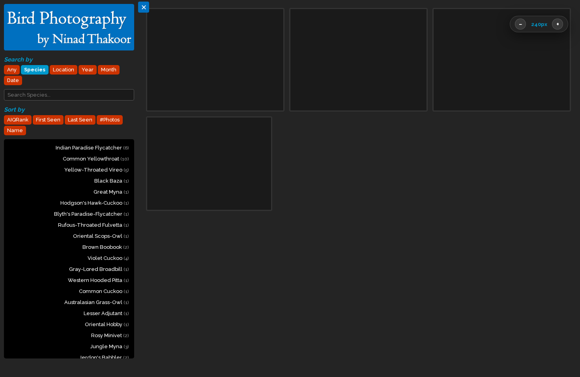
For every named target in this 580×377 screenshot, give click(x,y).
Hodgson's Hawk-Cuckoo (94, 203)
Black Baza (111, 181)
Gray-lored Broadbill (99, 269)
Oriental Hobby (107, 324)
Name (15, 130)
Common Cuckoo (104, 291)
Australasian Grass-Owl (96, 302)
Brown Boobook (105, 247)
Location (63, 70)
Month (108, 70)
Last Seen (80, 120)
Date (13, 80)
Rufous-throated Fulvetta (93, 225)
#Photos (110, 120)
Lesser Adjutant (106, 313)
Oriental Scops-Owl (101, 236)
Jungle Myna (109, 346)
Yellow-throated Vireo (96, 170)
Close (553, 345)
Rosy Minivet (110, 335)
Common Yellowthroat (96, 159)
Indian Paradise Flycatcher (92, 148)
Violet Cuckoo (108, 258)
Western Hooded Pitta (98, 280)
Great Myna (111, 192)
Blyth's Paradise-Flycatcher (91, 214)
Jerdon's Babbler (104, 357)
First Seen (48, 120)
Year (88, 70)
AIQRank (17, 120)
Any (12, 70)
